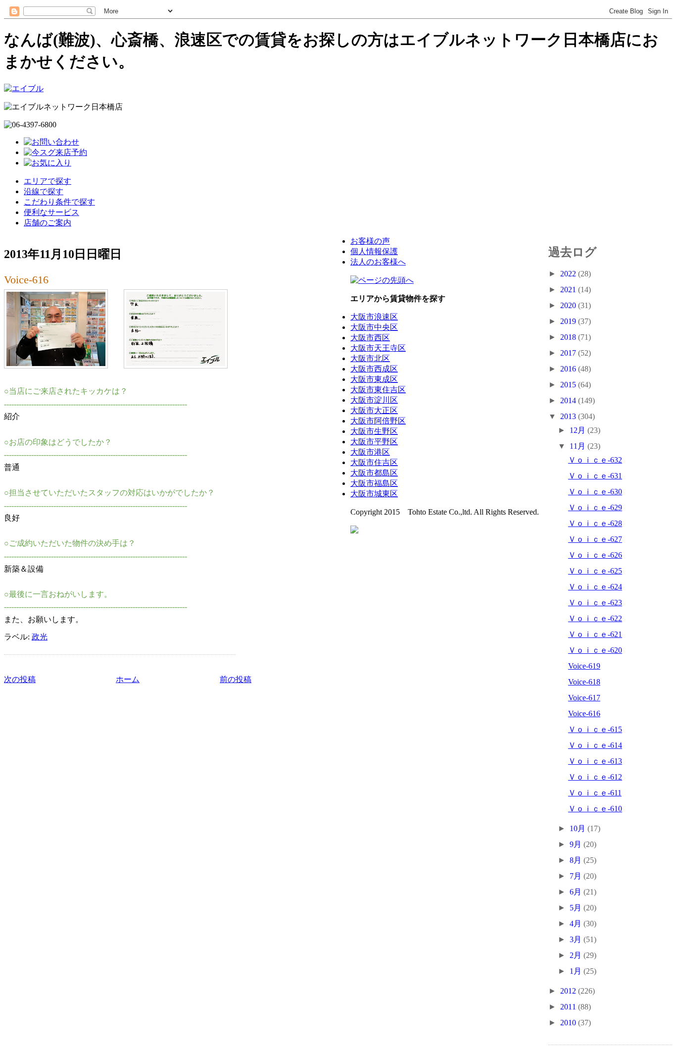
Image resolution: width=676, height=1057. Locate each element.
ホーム (128, 679)
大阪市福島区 (374, 483)
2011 (569, 1007)
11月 (578, 446)
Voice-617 (584, 697)
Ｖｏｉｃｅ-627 (595, 539)
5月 (576, 907)
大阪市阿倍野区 (378, 421)
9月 (576, 844)
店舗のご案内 (47, 222)
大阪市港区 (370, 452)
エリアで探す (47, 181)
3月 (576, 939)
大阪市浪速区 (374, 317)
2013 (569, 416)
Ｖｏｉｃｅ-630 (595, 491)
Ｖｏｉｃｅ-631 (595, 476)
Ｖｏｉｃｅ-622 (595, 618)
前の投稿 (235, 679)
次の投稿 (20, 679)
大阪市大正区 (374, 410)
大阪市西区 (370, 337)
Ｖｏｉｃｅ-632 (595, 460)
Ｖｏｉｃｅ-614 (595, 745)
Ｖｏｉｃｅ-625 (595, 571)
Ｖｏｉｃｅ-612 (595, 777)
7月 (576, 876)
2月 (576, 955)
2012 (569, 991)
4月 (576, 923)
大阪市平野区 (374, 441)
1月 (576, 971)
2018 (569, 337)
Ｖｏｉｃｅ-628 (595, 523)
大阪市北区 (370, 358)
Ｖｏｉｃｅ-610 (595, 808)
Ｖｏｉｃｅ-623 (595, 602)
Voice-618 (584, 682)
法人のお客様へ (378, 262)
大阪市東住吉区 (378, 389)
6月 (576, 892)
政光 (40, 637)
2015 (569, 384)
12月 (578, 430)
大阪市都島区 (374, 473)
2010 (569, 1022)
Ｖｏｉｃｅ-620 (595, 650)
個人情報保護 (374, 251)
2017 (569, 353)
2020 (569, 305)
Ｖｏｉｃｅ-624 (595, 586)
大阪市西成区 (374, 369)
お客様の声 (370, 241)
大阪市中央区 (374, 327)
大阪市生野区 (374, 431)
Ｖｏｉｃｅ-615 (595, 729)
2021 (569, 289)
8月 (576, 860)
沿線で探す (43, 191)
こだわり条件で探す (59, 202)
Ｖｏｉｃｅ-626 (595, 555)
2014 (569, 400)
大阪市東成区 (374, 379)
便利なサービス (51, 212)
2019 (569, 321)
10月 (578, 828)
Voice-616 (26, 279)
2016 (569, 369)
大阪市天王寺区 (378, 348)
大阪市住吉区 (374, 462)
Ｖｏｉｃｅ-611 (595, 793)
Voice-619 (584, 666)
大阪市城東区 (374, 493)
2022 (569, 273)
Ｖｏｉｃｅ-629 (595, 507)
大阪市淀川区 (374, 400)
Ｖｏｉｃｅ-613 (595, 761)
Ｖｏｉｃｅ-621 (595, 634)
